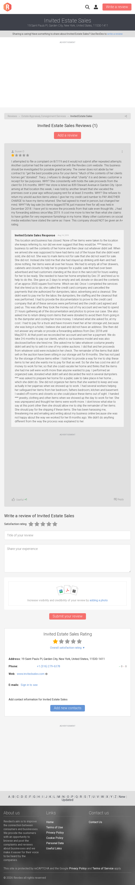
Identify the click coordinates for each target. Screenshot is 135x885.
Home (50, 822)
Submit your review (67, 616)
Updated (67, 800)
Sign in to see (29, 685)
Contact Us (95, 822)
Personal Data (55, 843)
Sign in (95, 7)
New (122, 797)
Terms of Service (103, 868)
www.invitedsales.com (30, 674)
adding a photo (99, 600)
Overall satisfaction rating (67, 647)
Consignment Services (53, 116)
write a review (115, 33)
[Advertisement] (67, 72)
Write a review (117, 7)
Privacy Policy (55, 832)
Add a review (67, 135)
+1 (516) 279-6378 (48, 666)
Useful (20, 499)
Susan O (19, 151)
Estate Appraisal (31, 116)
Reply (121, 499)
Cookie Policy (54, 838)
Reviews (12, 116)
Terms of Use (54, 827)
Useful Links (54, 848)
